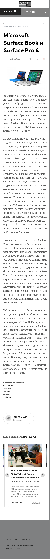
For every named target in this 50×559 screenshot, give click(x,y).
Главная (6, 24)
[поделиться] (28, 59)
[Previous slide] (7, 486)
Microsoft (8, 396)
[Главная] (24, 4)
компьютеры (17, 24)
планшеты (29, 24)
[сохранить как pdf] (41, 59)
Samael (7, 402)
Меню (27, 11)
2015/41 (7, 408)
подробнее (16, 513)
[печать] (35, 59)
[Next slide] (41, 486)
